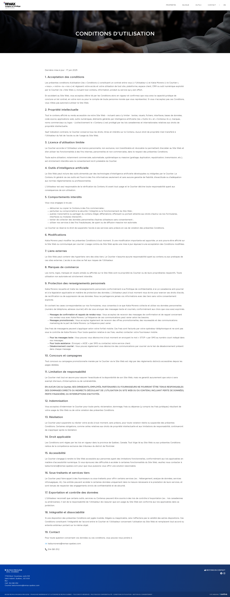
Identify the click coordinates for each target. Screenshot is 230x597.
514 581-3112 (13, 583)
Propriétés (171, 5)
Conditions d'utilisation (122, 594)
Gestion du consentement (142, 594)
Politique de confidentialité (101, 594)
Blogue (185, 5)
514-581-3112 (53, 549)
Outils (198, 5)
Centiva (223, 594)
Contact (212, 5)
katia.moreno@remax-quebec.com (64, 544)
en (225, 5)
